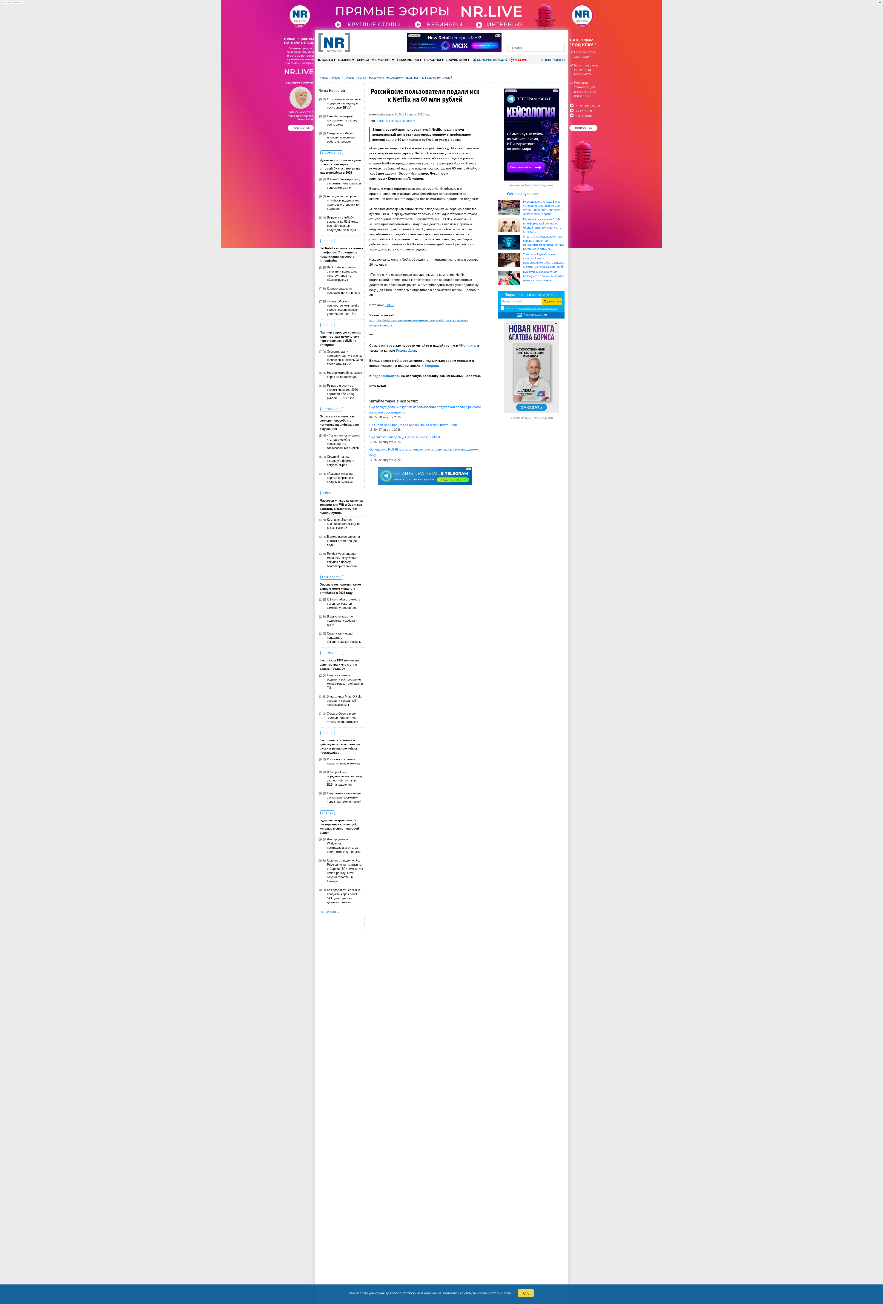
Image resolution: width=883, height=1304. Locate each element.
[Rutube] (552, 36)
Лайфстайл (458, 60)
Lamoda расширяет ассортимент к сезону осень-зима (342, 120)
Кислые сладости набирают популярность (344, 290)
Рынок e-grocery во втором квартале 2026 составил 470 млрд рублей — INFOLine (342, 392)
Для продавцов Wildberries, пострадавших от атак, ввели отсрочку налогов (344, 845)
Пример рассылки (535, 314)
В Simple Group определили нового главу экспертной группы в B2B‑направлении (345, 778)
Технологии (409, 60)
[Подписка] (559, 36)
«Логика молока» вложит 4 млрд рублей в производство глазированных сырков (344, 442)
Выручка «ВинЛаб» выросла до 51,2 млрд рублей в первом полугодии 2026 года (342, 224)
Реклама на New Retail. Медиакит (531, 185)
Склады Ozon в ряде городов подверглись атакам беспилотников (342, 718)
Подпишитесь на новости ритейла (531, 295)
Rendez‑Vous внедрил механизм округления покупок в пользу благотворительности (342, 560)
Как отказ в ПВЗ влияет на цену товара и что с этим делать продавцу (339, 664)
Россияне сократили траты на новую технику (344, 761)
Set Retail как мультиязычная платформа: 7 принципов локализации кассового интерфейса (341, 254)
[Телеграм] (512, 36)
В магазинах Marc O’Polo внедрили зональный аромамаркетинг (344, 701)
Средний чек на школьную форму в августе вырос (340, 461)
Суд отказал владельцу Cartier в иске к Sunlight (404, 437)
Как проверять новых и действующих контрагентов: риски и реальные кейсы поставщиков (340, 746)
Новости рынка (356, 77)
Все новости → (329, 912)
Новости (326, 60)
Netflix (380, 121)
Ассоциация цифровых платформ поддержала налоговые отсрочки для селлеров (344, 202)
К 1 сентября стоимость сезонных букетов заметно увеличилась (343, 603)
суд (388, 121)
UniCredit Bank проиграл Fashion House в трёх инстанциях (413, 425)
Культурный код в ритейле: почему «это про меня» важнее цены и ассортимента (543, 276)
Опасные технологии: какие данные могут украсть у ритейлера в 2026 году (340, 589)
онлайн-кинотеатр (403, 121)
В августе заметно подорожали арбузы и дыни (342, 620)
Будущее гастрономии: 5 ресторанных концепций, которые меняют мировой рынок (339, 826)
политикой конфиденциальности (538, 308)
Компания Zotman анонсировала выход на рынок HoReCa (343, 524)
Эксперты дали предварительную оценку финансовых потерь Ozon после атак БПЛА (345, 358)
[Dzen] (536, 36)
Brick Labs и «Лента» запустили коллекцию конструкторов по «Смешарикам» (342, 273)
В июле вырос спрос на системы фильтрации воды (343, 541)
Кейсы (363, 60)
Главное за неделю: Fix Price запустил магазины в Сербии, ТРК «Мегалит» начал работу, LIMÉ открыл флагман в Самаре (345, 871)
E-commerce (331, 152)
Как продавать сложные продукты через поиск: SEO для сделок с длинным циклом (344, 896)
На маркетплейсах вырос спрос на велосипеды (344, 375)
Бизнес (346, 60)
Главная (323, 77)
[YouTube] (544, 36)
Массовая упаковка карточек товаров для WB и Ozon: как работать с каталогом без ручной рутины (341, 507)
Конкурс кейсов (492, 60)
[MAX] (528, 36)
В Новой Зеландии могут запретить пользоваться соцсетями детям (344, 183)
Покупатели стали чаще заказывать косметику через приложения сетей (344, 797)
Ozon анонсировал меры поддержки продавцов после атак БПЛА (344, 103)
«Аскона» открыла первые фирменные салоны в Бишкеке (340, 478)
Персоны (434, 60)
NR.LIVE (520, 60)
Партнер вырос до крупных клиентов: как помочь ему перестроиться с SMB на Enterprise (340, 339)
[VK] (520, 36)
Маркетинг (383, 60)
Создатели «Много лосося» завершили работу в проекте (341, 137)
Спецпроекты (553, 60)
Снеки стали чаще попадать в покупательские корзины (344, 637)
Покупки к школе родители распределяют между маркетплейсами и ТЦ (345, 681)
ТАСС (389, 305)
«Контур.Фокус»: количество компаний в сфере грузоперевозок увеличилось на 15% (343, 308)
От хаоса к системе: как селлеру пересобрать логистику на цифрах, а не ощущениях (339, 423)
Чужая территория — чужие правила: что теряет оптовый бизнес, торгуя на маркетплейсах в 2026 (340, 166)
